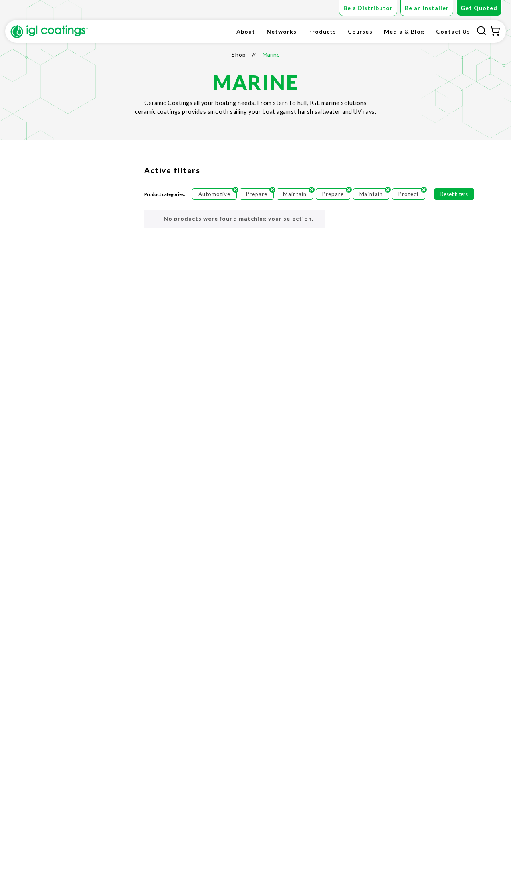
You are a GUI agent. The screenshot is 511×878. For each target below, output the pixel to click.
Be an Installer (427, 7)
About (245, 31)
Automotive (214, 194)
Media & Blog (404, 31)
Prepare (256, 194)
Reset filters (454, 194)
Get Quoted (479, 7)
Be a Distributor (368, 7)
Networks (282, 31)
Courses (360, 31)
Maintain (295, 194)
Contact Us (453, 31)
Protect (408, 194)
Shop (239, 54)
